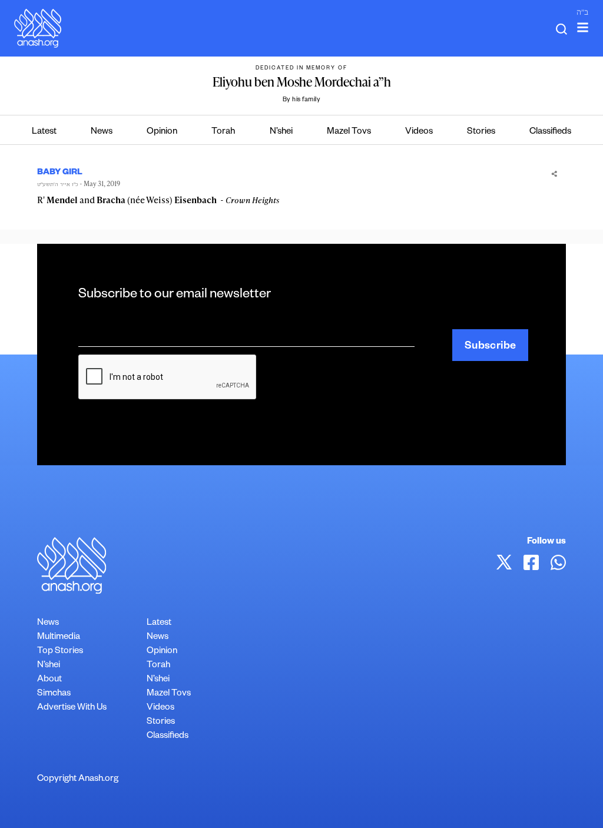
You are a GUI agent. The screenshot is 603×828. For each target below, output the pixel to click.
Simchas (54, 694)
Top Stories (60, 652)
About (49, 680)
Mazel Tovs (349, 132)
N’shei (281, 132)
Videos (419, 132)
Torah (223, 132)
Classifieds (550, 132)
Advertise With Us (72, 708)
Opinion (162, 132)
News (101, 132)
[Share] (554, 172)
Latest (44, 132)
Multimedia (58, 637)
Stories (481, 132)
